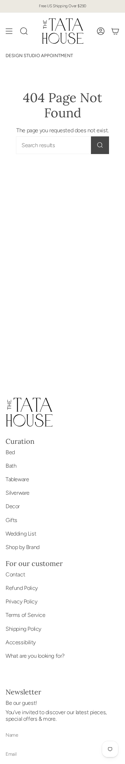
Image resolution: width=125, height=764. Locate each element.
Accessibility (21, 642)
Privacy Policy (21, 601)
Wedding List (21, 533)
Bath (11, 465)
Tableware (17, 479)
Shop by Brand (23, 547)
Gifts (11, 520)
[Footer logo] (29, 412)
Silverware (18, 492)
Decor (13, 506)
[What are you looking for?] (100, 145)
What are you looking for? (35, 656)
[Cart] (115, 31)
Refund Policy (22, 588)
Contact (15, 574)
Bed (10, 452)
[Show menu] (9, 31)
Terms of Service (25, 615)
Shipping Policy (23, 629)
